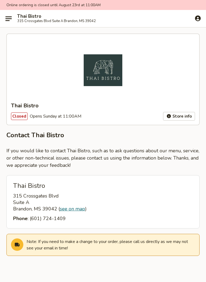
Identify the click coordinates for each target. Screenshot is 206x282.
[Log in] (198, 18)
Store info (181, 116)
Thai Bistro (29, 16)
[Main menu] (8, 18)
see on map (72, 209)
